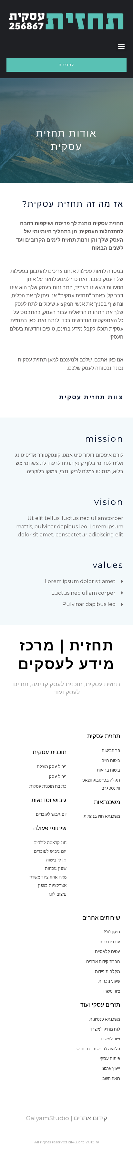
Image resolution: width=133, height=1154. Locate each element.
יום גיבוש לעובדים (50, 851)
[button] (121, 46)
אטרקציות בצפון (52, 885)
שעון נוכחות (55, 868)
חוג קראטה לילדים (50, 842)
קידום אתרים (89, 1118)
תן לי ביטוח (56, 860)
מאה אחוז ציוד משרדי (47, 877)
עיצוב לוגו (57, 894)
